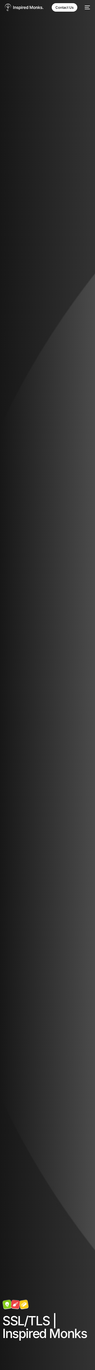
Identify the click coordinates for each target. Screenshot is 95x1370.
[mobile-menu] (86, 7)
